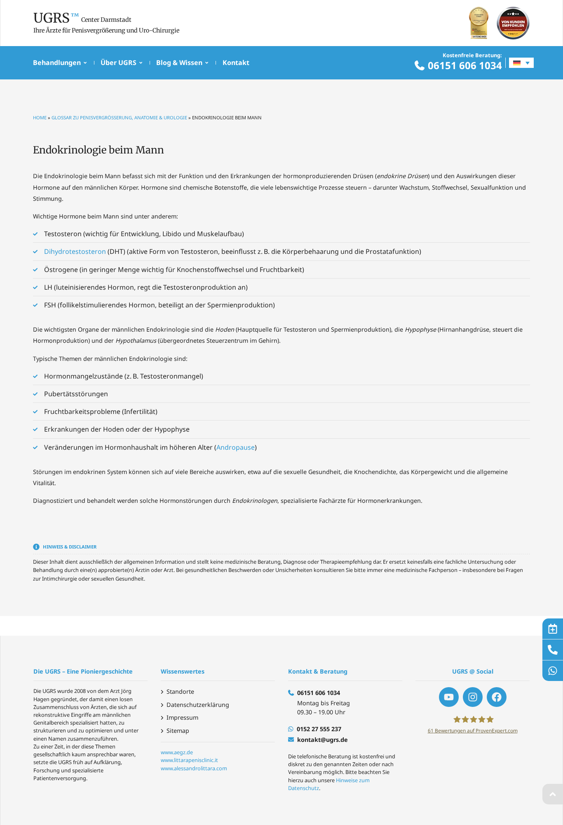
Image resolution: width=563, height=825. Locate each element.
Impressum (182, 717)
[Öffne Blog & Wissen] (206, 62)
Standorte (180, 691)
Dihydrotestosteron (75, 251)
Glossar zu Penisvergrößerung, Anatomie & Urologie (119, 117)
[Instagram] (473, 697)
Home (40, 117)
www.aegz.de (177, 752)
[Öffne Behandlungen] (85, 62)
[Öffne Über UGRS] (140, 62)
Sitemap (178, 730)
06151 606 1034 (465, 65)
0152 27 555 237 (319, 729)
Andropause (235, 447)
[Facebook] (497, 697)
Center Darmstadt (106, 19)
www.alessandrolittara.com (194, 768)
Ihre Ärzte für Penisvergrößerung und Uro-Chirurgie (106, 30)
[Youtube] (449, 697)
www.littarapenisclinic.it (189, 760)
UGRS (51, 18)
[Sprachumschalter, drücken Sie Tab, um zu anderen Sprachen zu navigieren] (521, 62)
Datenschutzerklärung (198, 705)
